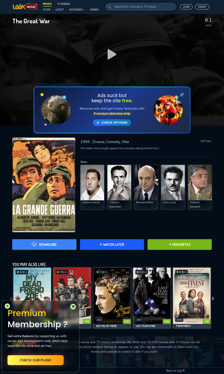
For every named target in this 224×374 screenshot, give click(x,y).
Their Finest (183, 326)
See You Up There (106, 326)
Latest (59, 9)
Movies (47, 4)
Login (186, 6)
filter (46, 9)
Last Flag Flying (145, 326)
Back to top (174, 371)
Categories (76, 9)
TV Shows (63, 4)
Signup (202, 6)
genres (94, 9)
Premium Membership (112, 113)
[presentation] (10, 298)
